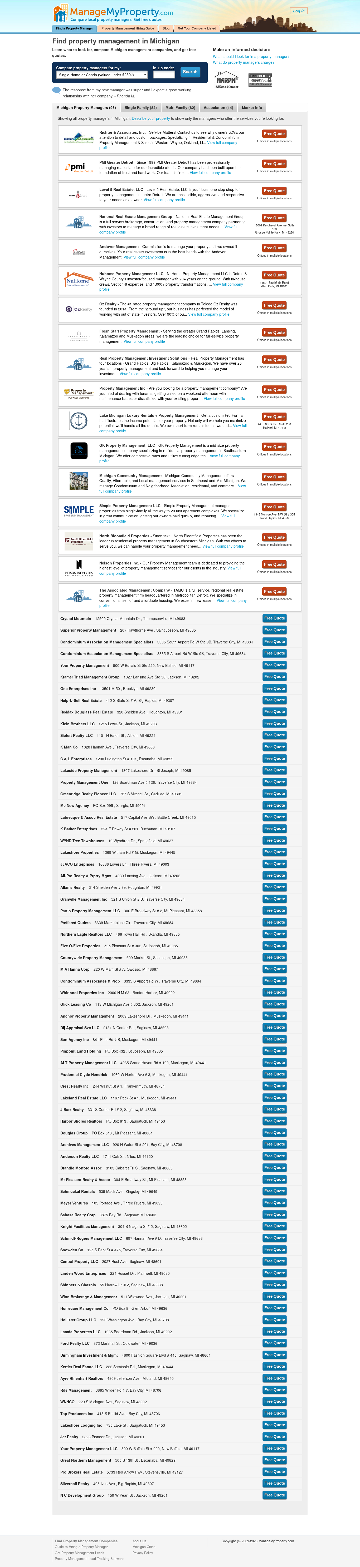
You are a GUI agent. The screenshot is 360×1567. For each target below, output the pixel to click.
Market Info (252, 107)
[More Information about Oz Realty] (79, 309)
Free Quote (274, 133)
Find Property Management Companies (86, 1541)
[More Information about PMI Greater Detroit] (79, 168)
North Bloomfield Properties (124, 535)
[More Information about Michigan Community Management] (79, 481)
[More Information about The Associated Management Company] (79, 595)
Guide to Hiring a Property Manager (81, 1546)
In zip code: (163, 67)
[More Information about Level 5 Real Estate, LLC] (79, 195)
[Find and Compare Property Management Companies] (114, 20)
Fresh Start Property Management (129, 331)
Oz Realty (107, 303)
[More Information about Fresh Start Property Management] (79, 336)
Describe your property (151, 118)
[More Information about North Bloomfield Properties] (79, 541)
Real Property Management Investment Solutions (143, 358)
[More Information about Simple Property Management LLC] (79, 511)
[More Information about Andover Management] (79, 252)
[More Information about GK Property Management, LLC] (79, 451)
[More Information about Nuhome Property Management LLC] (79, 279)
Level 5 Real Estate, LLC (121, 189)
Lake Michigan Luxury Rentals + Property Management (148, 415)
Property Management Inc (122, 388)
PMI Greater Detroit (116, 162)
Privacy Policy (143, 1552)
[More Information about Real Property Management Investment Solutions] (79, 363)
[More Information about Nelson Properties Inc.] (79, 568)
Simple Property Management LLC (129, 505)
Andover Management (119, 246)
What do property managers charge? (244, 62)
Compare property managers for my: (88, 67)
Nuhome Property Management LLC (131, 273)
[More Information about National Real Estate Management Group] (79, 222)
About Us (139, 1541)
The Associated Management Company (134, 590)
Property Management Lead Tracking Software (89, 1558)
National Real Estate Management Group (135, 216)
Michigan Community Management (130, 475)
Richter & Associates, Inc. (122, 132)
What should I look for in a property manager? (251, 56)
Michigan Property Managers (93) (86, 107)
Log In (299, 10)
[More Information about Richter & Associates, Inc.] (79, 137)
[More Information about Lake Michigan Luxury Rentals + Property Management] (79, 420)
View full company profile (210, 172)
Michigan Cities (144, 1546)
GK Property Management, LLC (127, 445)
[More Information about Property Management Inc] (79, 394)
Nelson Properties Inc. (119, 563)
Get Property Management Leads (79, 1552)
